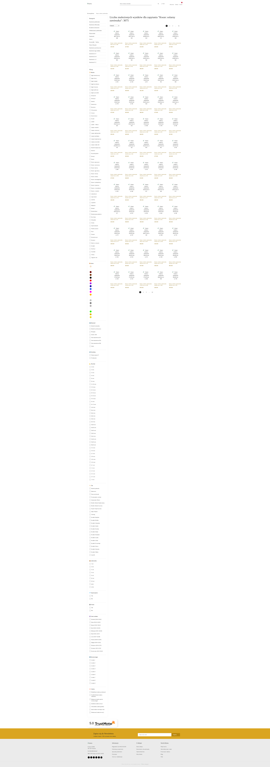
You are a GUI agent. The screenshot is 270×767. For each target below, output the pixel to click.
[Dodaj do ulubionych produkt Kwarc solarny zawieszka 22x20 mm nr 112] (122, 74)
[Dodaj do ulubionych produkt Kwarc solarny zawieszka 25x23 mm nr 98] (180, 205)
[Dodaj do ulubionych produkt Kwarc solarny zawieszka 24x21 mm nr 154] (151, 139)
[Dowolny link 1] (101, 757)
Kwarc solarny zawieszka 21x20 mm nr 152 (160, 65)
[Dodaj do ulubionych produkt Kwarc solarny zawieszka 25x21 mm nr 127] (151, 183)
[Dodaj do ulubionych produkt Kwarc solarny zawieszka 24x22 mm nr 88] (122, 161)
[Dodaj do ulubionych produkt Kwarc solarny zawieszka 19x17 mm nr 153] (136, 30)
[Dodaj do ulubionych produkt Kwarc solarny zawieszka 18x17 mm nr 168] (122, 30)
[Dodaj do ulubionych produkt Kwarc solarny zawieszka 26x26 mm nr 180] (180, 249)
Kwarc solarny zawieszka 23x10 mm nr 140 (146, 109)
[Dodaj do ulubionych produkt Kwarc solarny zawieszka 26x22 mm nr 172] (180, 227)
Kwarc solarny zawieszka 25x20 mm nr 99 (131, 197)
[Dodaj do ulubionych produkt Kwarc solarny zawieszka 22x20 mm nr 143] (136, 74)
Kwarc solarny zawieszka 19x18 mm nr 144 (146, 43)
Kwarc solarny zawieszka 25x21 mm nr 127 (146, 197)
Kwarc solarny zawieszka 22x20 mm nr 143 (131, 87)
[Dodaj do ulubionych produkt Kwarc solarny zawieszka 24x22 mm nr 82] (180, 139)
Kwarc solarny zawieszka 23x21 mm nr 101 (175, 109)
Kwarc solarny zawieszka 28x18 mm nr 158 (160, 284)
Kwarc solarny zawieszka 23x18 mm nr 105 (160, 109)
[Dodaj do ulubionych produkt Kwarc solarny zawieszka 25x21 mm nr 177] (180, 183)
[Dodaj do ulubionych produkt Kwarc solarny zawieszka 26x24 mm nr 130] (166, 249)
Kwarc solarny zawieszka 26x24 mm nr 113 (146, 262)
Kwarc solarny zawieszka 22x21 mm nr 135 (175, 87)
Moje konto (164, 746)
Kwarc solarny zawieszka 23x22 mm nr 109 (146, 131)
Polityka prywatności (117, 749)
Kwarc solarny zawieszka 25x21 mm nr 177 (175, 197)
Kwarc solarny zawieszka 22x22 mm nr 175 (116, 109)
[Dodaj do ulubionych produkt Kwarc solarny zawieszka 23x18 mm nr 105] (166, 96)
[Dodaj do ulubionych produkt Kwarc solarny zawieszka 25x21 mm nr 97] (122, 205)
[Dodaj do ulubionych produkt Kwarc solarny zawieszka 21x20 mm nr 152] (166, 52)
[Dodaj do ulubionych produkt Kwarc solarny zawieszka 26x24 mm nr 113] (151, 249)
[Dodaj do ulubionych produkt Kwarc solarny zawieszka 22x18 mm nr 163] (180, 52)
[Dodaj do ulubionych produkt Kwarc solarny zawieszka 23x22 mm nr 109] (151, 117)
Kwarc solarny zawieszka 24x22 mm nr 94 (131, 175)
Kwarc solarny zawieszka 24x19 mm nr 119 (116, 153)
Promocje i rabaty (165, 751)
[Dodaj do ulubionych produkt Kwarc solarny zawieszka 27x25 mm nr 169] (151, 271)
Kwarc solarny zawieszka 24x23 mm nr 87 (160, 175)
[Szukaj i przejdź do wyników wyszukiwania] (151, 4)
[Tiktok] (96, 757)
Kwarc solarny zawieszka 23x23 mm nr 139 (175, 131)
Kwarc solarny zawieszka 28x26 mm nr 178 (175, 284)
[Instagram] (91, 757)
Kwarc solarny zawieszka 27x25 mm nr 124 (131, 284)
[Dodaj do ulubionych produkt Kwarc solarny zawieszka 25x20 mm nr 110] (122, 183)
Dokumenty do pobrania (142, 749)
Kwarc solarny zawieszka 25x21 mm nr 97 (116, 219)
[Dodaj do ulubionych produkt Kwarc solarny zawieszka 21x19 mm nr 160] (122, 52)
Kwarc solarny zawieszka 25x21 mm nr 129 (160, 197)
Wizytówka (139, 754)
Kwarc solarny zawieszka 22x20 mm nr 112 (116, 87)
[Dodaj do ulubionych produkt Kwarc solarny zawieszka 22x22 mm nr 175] (122, 96)
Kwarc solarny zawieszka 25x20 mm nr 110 (116, 197)
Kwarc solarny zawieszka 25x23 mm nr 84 (160, 219)
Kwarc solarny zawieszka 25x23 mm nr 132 (146, 219)
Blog (162, 754)
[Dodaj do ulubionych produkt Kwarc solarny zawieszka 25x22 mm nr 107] (136, 205)
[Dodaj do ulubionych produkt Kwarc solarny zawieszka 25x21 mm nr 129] (166, 183)
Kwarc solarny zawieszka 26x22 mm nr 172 (175, 240)
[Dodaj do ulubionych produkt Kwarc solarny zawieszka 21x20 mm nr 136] (151, 52)
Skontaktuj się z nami (166, 749)
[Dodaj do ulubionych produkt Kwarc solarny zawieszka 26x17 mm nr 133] (151, 227)
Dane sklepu (139, 746)
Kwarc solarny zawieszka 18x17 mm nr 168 (116, 43)
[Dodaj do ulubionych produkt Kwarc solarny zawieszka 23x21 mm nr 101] (180, 96)
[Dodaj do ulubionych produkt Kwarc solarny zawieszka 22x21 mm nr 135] (180, 74)
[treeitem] (97, 22)
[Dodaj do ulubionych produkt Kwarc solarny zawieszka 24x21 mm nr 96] (166, 139)
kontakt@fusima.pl (92, 751)
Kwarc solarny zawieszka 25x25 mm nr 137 (131, 240)
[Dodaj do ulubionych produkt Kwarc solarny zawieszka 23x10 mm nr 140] (151, 96)
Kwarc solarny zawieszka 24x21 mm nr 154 (146, 153)
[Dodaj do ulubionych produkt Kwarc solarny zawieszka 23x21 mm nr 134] (136, 117)
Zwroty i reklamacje (117, 757)
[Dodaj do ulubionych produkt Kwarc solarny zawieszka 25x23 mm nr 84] (166, 205)
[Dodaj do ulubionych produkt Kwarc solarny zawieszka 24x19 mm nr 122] (136, 139)
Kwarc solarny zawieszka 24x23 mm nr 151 (146, 175)
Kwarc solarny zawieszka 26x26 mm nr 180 (175, 262)
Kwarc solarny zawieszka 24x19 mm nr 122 (131, 153)
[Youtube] (94, 757)
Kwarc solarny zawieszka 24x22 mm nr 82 (175, 153)
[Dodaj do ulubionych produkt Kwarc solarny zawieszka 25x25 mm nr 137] (136, 227)
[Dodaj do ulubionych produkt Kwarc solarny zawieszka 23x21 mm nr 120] (122, 117)
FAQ (162, 757)
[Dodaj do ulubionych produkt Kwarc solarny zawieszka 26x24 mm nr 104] (136, 249)
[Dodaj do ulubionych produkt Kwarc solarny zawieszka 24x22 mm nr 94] (136, 161)
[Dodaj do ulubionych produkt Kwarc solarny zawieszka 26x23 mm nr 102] (122, 249)
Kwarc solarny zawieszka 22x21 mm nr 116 (160, 87)
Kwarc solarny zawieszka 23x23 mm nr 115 (160, 131)
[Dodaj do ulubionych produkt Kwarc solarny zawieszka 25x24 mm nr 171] (122, 227)
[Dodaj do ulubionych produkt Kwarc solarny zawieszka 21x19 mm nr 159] (180, 30)
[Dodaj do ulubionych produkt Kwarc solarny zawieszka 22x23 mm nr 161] (136, 96)
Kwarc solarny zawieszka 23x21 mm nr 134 (131, 131)
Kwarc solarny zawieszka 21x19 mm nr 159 (175, 43)
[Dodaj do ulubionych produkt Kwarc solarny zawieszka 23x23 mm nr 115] (166, 117)
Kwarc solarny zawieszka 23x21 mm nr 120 (116, 131)
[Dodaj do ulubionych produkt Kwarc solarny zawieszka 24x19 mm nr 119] (122, 139)
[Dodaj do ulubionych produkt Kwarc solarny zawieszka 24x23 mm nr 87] (166, 161)
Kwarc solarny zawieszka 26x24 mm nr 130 (160, 262)
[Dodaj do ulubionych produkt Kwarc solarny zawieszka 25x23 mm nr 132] (151, 205)
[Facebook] (89, 757)
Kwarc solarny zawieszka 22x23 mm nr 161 (131, 109)
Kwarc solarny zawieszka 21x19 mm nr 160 (116, 65)
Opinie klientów (140, 751)
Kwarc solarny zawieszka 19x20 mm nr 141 (160, 43)
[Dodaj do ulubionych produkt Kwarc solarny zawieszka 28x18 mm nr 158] (166, 271)
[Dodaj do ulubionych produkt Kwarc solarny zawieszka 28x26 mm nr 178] (180, 271)
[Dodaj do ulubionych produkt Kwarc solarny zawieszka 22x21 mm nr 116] (166, 74)
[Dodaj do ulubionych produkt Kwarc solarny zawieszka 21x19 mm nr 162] (136, 52)
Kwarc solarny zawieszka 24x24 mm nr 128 (175, 175)
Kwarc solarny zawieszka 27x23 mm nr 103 (116, 284)
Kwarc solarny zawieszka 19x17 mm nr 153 (131, 43)
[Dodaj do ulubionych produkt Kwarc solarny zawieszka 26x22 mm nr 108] (166, 227)
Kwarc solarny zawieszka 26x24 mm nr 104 (131, 262)
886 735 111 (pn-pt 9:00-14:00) (96, 753)
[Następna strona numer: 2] (182, 26)
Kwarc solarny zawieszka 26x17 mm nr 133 (146, 240)
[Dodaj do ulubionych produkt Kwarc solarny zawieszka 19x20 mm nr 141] (166, 30)
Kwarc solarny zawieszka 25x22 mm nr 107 (131, 219)
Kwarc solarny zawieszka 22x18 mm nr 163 (175, 65)
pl (158, 3)
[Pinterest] (99, 757)
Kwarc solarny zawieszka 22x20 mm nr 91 (146, 87)
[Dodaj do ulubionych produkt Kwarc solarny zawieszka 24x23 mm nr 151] (151, 161)
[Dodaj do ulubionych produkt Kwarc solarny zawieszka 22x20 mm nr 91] (151, 74)
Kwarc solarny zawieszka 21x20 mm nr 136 (146, 65)
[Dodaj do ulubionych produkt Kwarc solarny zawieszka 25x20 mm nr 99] (136, 183)
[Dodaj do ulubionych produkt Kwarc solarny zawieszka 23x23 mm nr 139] (180, 117)
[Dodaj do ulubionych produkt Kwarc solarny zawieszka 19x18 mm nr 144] (151, 30)
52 (178, 26)
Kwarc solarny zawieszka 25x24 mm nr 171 (116, 240)
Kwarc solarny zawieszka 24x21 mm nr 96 (160, 153)
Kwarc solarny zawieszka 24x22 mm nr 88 (116, 175)
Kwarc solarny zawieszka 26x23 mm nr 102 (116, 262)
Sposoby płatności (117, 751)
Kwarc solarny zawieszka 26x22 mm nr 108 (160, 240)
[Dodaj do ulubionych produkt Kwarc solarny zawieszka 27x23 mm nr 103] (122, 271)
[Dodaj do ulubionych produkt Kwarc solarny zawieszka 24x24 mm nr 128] (180, 161)
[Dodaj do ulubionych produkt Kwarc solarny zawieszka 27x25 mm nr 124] (136, 271)
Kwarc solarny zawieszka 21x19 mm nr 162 (131, 65)
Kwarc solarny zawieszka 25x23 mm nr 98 (175, 219)
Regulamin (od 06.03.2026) (119, 746)
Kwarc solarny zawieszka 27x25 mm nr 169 (146, 284)
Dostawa (114, 754)
